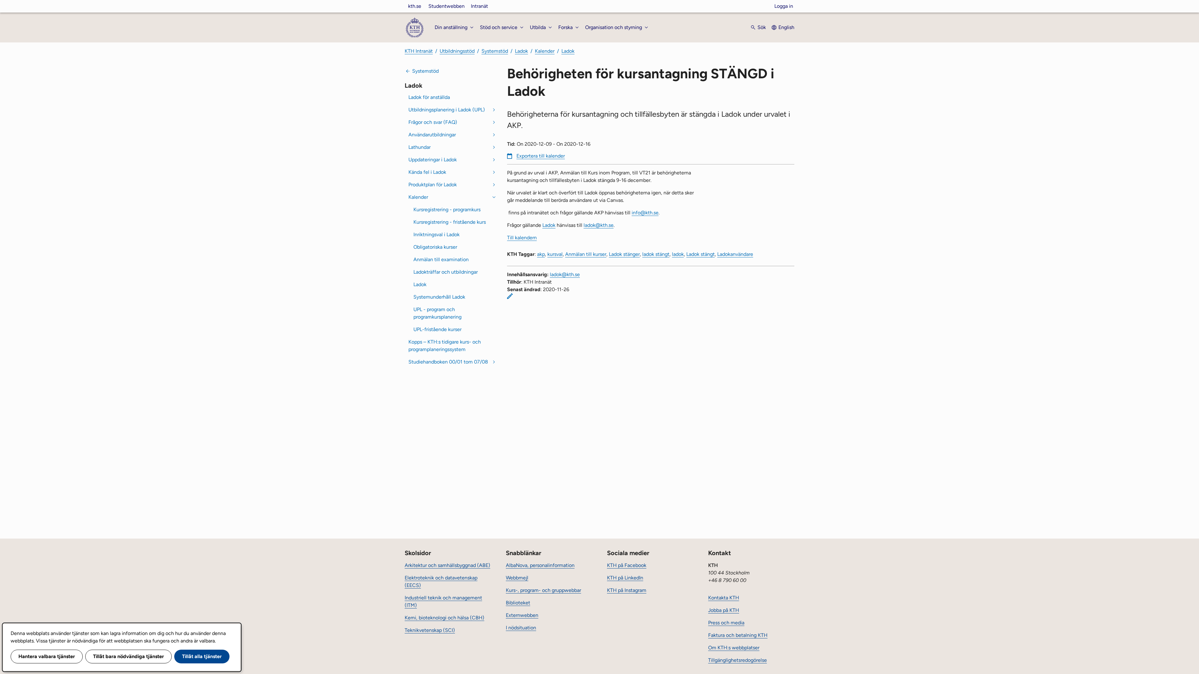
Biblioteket (518, 603)
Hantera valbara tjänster (46, 656)
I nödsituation (521, 628)
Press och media (726, 623)
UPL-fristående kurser (437, 329)
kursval (555, 254)
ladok (678, 254)
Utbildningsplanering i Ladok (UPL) (446, 110)
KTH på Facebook (626, 565)
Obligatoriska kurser (435, 247)
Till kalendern (522, 238)
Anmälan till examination (441, 259)
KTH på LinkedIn (625, 578)
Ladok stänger (624, 254)
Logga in (783, 6)
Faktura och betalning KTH (737, 635)
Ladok (521, 51)
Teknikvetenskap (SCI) (430, 630)
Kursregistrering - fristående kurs (449, 222)
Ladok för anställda (429, 97)
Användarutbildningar (432, 135)
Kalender (545, 51)
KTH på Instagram (626, 590)
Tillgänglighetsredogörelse (737, 660)
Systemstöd (494, 51)
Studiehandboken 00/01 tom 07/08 (448, 362)
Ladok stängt (700, 254)
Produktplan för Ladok (432, 185)
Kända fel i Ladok (427, 172)
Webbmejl (517, 578)
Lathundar (419, 147)
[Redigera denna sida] (510, 296)
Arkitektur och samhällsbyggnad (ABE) (447, 565)
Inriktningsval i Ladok (436, 234)
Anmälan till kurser (585, 254)
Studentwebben (446, 6)
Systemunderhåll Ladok (439, 297)
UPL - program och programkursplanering (437, 313)
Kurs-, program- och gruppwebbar (543, 590)
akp (541, 254)
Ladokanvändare (735, 254)
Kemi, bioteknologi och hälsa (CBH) (444, 618)
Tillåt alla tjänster (202, 656)
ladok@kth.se (599, 225)
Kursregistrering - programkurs (447, 209)
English (786, 27)
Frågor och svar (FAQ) (432, 122)
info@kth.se (645, 213)
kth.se (414, 6)
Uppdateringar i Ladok (432, 160)
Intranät (479, 6)
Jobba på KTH (723, 610)
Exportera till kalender (540, 156)
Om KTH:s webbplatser (733, 648)
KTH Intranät (419, 51)
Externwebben (522, 615)
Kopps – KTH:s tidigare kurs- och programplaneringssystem (444, 345)
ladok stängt (655, 254)
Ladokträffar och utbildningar (445, 272)
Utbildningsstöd (457, 51)
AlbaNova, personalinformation (540, 565)
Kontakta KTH (723, 598)
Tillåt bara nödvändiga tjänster (128, 656)
